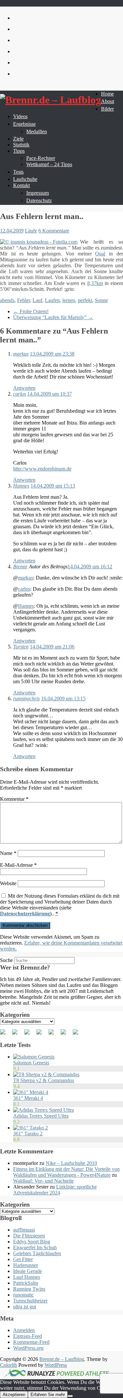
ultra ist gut (24, 1306)
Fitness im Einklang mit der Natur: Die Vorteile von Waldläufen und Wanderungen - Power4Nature (66, 1172)
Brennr (20, 566)
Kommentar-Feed (31, 1342)
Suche (6, 960)
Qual (100, 253)
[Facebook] (5, 1034)
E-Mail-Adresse (18, 865)
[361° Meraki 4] (30, 1092)
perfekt (85, 300)
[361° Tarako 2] (30, 1127)
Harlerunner (25, 1265)
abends (7, 300)
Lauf (37, 300)
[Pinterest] (29, 1034)
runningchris (26, 698)
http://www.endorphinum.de (42, 468)
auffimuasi (24, 1230)
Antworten (24, 388)
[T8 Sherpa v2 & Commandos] (46, 1074)
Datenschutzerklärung (25, 913)
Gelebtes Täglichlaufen (37, 1253)
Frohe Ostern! (31, 311)
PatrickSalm (25, 1283)
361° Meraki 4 (28, 1098)
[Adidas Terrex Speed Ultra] (43, 1110)
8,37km (95, 283)
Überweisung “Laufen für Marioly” (53, 317)
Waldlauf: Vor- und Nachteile (43, 1181)
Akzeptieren (14, 1394)
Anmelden (24, 1330)
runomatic (23, 1295)
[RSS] (41, 1034)
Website (8, 883)
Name (8, 853)
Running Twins (29, 1289)
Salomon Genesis (31, 1062)
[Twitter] (17, 1034)
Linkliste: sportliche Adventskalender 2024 (55, 1189)
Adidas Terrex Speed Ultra (41, 1116)
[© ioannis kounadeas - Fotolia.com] (38, 242)
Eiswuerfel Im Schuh (35, 1247)
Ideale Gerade (27, 1271)
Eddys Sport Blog (31, 1241)
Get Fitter (23, 1259)
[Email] (78, 1034)
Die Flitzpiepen (29, 1235)
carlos (19, 394)
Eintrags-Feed (27, 1336)
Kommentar (14, 799)
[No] (70, 1396)
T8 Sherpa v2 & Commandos (43, 1080)
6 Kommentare (53, 230)
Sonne (101, 300)
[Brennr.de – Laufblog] (50, 100)
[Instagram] (66, 1034)
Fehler (23, 300)
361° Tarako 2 (28, 1133)
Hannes (21, 486)
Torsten (21, 646)
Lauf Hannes (26, 1277)
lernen (68, 300)
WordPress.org (28, 1348)
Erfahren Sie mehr (48, 1394)
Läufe (31, 230)
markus (21, 354)
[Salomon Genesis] (33, 1056)
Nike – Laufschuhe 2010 (71, 1163)
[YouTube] (54, 1034)
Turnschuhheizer (30, 1300)
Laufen (52, 300)
